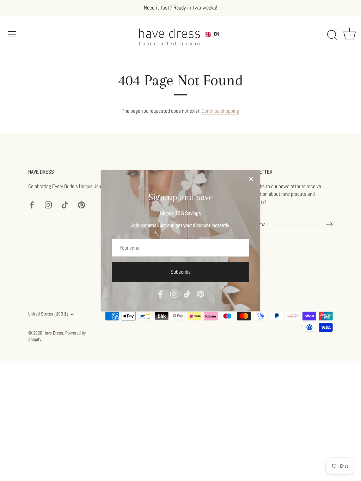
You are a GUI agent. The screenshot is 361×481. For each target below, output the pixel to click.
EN (216, 34)
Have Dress (53, 333)
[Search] (332, 35)
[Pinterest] (200, 293)
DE (216, 39)
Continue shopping (220, 110)
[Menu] (12, 34)
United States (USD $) (48, 314)
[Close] (251, 179)
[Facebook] (160, 293)
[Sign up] (329, 224)
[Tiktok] (187, 293)
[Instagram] (173, 293)
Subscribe (181, 271)
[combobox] (212, 34)
